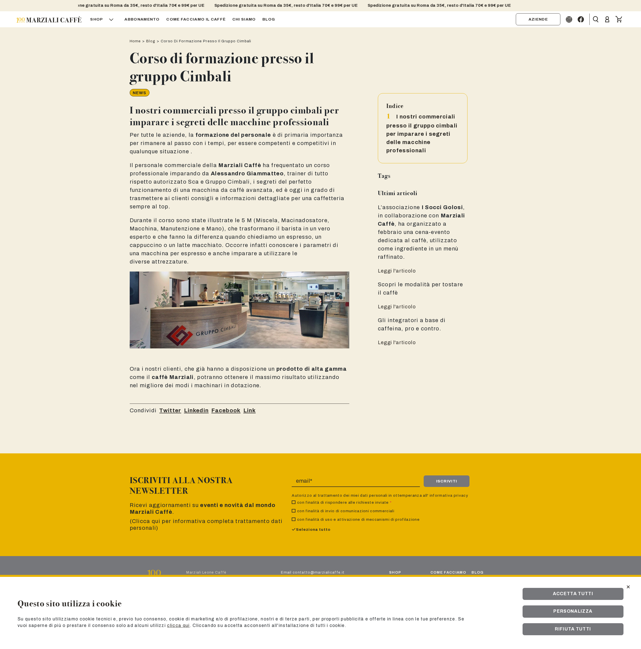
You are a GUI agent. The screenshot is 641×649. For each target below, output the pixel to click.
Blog (150, 41)
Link (249, 411)
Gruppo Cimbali (227, 182)
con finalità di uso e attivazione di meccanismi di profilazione (358, 519)
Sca (193, 182)
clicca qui (178, 625)
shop (395, 572)
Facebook (226, 411)
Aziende (538, 19)
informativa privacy (449, 495)
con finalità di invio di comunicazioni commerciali (345, 511)
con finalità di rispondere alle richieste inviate (344, 502)
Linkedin (196, 411)
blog (477, 572)
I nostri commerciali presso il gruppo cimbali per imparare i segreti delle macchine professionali (422, 134)
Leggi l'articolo (397, 271)
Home (135, 41)
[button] (104, 19)
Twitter (170, 411)
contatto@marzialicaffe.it (319, 572)
